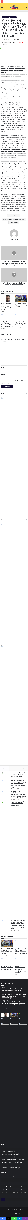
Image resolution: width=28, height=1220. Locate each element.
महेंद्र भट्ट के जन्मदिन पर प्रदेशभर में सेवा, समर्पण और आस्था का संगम (21, 323)
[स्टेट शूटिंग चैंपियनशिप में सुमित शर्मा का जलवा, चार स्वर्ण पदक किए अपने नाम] (21, 298)
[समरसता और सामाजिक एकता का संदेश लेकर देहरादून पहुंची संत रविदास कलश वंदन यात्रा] (21, 961)
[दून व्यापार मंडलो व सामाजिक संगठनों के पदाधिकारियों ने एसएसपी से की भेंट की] (6, 775)
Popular (4, 768)
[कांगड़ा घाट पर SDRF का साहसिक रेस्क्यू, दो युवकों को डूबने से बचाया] (23, 1020)
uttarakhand (14, 222)
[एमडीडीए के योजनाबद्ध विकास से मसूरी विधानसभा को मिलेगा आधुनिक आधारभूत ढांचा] (7, 317)
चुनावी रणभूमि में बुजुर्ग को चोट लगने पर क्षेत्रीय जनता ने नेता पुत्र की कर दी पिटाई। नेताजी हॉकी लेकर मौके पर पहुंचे (18, 784)
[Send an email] (8, 39)
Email (3, 367)
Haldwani (16, 1162)
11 (6, 1189)
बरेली (20, 1167)
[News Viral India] (14, 7)
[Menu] (2, 7)
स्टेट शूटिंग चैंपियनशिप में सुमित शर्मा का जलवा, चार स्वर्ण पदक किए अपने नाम (21, 306)
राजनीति (14, 17)
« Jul (2, 1203)
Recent (13, 768)
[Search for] (26, 7)
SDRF (9, 1164)
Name (3, 360)
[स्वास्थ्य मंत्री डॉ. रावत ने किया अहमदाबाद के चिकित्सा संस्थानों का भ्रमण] (6, 860)
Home (4, 14)
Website (3, 374)
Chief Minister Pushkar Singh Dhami (10, 1154)
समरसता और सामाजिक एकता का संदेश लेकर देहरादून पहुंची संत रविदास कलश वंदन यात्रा (21, 969)
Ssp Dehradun (16, 1164)
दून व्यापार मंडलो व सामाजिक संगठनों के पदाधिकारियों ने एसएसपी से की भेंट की (18, 774)
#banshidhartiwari (6, 1149)
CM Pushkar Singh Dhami (7, 1157)
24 (3, 1196)
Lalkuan (21, 1162)
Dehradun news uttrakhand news (14, 219)
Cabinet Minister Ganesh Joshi (8, 1151)
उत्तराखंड (8, 14)
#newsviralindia (14, 216)
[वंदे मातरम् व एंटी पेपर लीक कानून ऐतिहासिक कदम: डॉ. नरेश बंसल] (23, 1025)
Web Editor (6, 39)
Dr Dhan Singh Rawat (6, 1162)
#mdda (13, 1149)
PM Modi (4, 1164)
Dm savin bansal (22, 1159)
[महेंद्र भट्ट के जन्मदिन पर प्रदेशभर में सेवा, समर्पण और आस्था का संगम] (21, 317)
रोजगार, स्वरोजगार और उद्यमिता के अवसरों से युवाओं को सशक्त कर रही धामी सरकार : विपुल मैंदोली (7, 306)
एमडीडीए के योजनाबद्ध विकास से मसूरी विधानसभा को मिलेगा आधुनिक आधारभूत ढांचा (7, 324)
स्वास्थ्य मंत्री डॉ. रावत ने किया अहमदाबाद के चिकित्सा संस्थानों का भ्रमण (18, 803)
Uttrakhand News (13, 1167)
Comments (23, 768)
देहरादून (9, 17)
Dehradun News (18, 1157)
